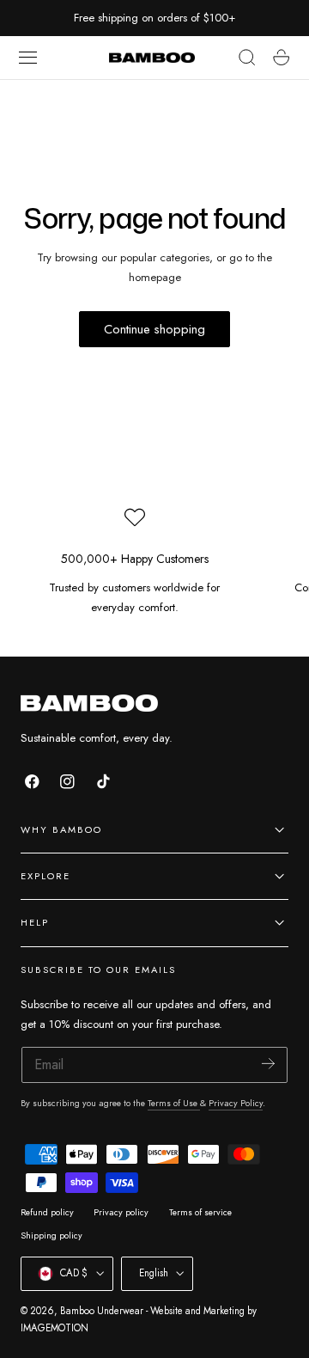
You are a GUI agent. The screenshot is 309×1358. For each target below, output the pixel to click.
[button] (28, 57)
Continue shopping (154, 329)
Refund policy (47, 1212)
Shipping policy (51, 1235)
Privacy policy (121, 1212)
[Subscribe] (268, 1063)
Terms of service (200, 1212)
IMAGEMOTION (54, 1328)
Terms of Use (174, 1103)
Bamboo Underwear (101, 1311)
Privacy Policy (236, 1103)
